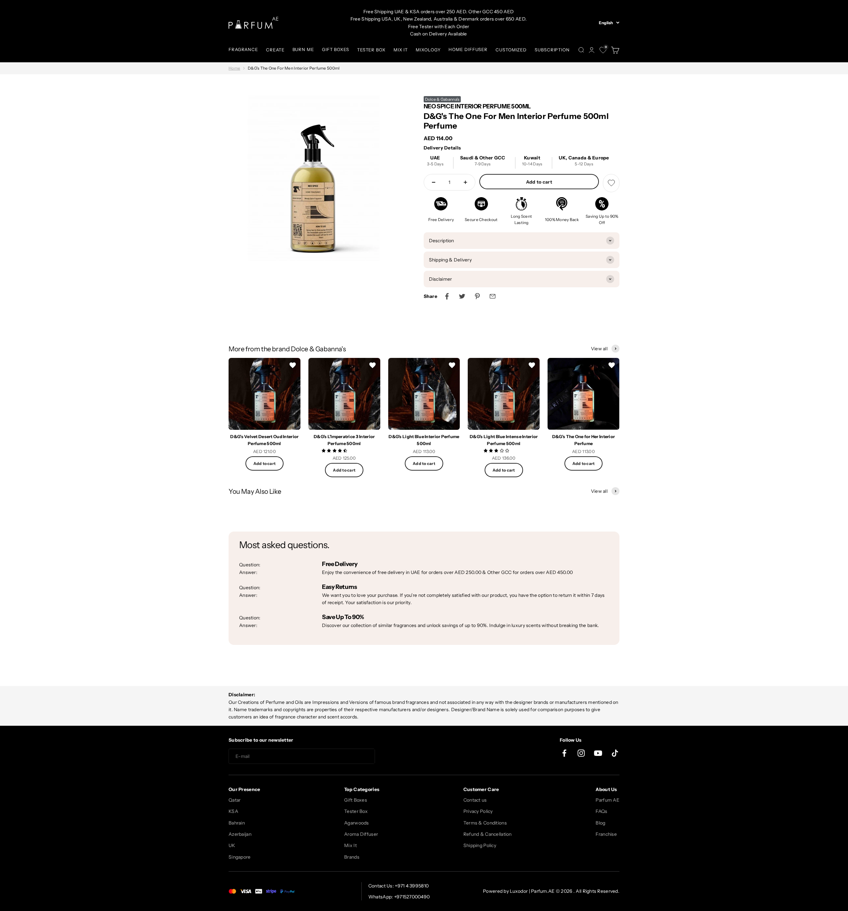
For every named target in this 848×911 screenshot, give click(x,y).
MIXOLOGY (428, 49)
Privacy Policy (478, 811)
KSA (233, 811)
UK (232, 845)
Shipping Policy (479, 845)
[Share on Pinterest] (477, 296)
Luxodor (519, 891)
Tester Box (356, 811)
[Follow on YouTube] (598, 753)
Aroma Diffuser (361, 834)
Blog (600, 823)
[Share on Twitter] (462, 296)
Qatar (234, 800)
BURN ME (303, 49)
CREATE (275, 49)
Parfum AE (607, 800)
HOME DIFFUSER (468, 49)
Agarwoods (356, 823)
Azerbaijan (240, 834)
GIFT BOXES (335, 49)
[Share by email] (492, 296)
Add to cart (539, 182)
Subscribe (399, 757)
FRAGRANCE (243, 49)
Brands (351, 857)
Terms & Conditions (485, 823)
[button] (335, 450)
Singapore (240, 857)
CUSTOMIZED (511, 49)
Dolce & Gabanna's (442, 99)
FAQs (601, 811)
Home (234, 68)
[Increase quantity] (465, 182)
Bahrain (237, 823)
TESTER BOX (371, 49)
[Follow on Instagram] (581, 753)
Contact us (475, 800)
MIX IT (401, 49)
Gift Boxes (355, 800)
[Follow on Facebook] (564, 753)
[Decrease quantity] (433, 182)
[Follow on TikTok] (614, 753)
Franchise (606, 834)
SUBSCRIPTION (552, 49)
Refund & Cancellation (487, 834)
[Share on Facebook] (446, 296)
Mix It (350, 845)
